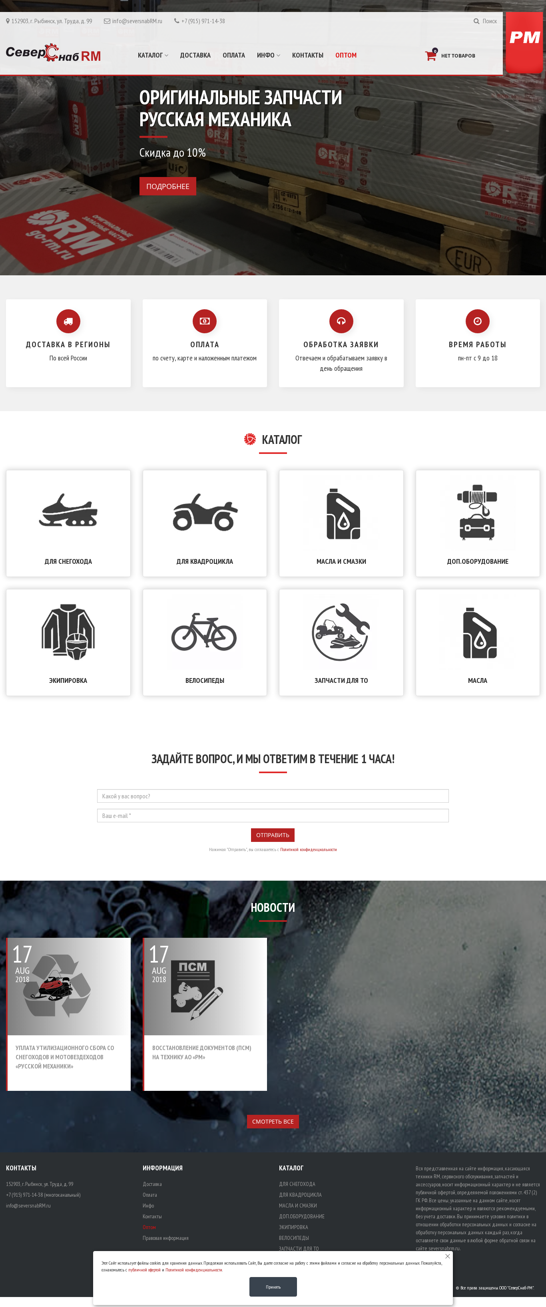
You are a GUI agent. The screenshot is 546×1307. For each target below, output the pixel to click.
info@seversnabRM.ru (137, 21)
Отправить (272, 835)
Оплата (234, 55)
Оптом (346, 55)
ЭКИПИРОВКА (68, 680)
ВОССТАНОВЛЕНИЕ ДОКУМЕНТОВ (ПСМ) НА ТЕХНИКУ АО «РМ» (201, 1052)
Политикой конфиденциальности (308, 849)
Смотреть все (273, 1121)
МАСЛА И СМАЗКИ (341, 561)
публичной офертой (144, 1270)
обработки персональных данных (474, 1224)
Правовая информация (166, 1237)
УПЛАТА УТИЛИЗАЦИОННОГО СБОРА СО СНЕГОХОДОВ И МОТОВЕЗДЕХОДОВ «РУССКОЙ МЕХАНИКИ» (65, 1057)
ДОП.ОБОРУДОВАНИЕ (477, 561)
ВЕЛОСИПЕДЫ (204, 680)
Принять (273, 1287)
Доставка (195, 55)
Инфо (266, 55)
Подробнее (167, 186)
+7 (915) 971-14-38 (203, 21)
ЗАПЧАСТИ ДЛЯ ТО (341, 680)
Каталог (151, 55)
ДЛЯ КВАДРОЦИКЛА (205, 561)
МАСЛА (477, 680)
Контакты (307, 55)
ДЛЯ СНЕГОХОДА (68, 561)
